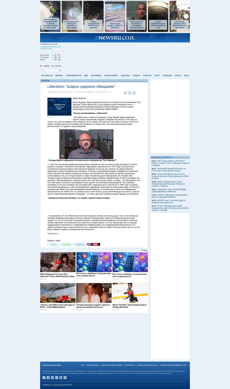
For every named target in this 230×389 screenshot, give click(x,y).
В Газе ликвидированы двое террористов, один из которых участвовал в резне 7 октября (170, 208)
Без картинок (130, 365)
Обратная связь (92, 365)
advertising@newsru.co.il (176, 365)
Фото (186, 76)
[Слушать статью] (136, 93)
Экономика (96, 76)
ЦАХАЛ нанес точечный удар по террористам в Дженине (169, 201)
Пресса (178, 76)
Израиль (59, 76)
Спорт (157, 76)
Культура (147, 76)
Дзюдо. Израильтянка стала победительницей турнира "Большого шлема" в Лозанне (168, 184)
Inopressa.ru (52, 233)
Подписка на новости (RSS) (112, 365)
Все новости (46, 76)
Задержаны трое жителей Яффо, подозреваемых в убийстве (169, 190)
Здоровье (125, 76)
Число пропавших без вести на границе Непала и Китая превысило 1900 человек (170, 176)
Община (136, 76)
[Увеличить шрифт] (130, 93)
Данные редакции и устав (147, 365)
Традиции (167, 76)
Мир (86, 76)
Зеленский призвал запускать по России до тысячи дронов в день (169, 170)
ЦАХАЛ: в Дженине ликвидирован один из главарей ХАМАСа (169, 196)
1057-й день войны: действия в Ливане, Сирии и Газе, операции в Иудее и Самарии (171, 163)
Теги (82, 365)
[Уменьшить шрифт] (125, 93)
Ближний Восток (73, 76)
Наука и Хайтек (111, 76)
